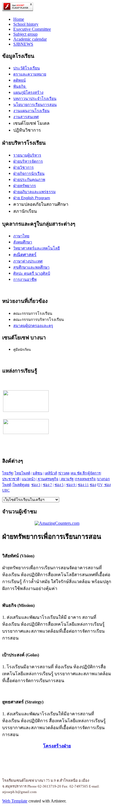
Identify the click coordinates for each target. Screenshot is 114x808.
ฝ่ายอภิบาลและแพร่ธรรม (34, 191)
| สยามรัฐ (66, 479)
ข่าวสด (64, 473)
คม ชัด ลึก (79, 473)
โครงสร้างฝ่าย (57, 746)
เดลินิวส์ (51, 473)
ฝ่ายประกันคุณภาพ (29, 179)
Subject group (25, 34)
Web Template (14, 801)
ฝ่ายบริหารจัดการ (28, 161)
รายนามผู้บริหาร (27, 155)
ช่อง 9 (70, 485)
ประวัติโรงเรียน (26, 68)
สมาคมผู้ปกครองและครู (33, 326)
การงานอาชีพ (25, 279)
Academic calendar (30, 39)
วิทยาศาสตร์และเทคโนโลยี (36, 248)
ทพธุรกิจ (89, 479)
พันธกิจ (20, 86)
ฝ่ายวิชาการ (23, 167)
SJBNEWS (23, 44)
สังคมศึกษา (22, 242)
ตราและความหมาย (29, 74)
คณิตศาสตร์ (25, 254)
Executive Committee (32, 29)
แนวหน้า (28, 479)
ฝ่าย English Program (31, 198)
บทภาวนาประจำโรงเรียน (34, 98)
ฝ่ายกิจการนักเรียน (29, 173)
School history (25, 24)
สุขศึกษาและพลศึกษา (31, 267)
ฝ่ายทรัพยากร (24, 185)
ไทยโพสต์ (22, 473)
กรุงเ (78, 479)
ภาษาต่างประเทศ (28, 261)
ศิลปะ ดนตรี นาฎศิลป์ (31, 273)
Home (18, 19)
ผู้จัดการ (94, 473)
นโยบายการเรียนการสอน (35, 105)
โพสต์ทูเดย (21, 485)
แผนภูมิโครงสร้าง (28, 92)
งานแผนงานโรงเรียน (31, 111)
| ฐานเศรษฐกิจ (47, 479)
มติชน (37, 473)
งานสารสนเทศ (26, 117)
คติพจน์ (19, 80)
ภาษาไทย (21, 236)
